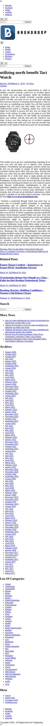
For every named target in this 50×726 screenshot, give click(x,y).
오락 (7, 684)
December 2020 (11, 469)
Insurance (9, 632)
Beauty (8, 591)
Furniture (9, 616)
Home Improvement (13, 628)
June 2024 (9, 373)
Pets (6, 649)
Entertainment (10, 605)
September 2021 (11, 449)
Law (7, 639)
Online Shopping (12, 646)
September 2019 (11, 504)
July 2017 (9, 564)
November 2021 (11, 444)
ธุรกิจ (7, 681)
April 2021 (9, 460)
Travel (7, 667)
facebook (9, 8)
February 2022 (11, 437)
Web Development (12, 674)
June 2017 (9, 566)
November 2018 (11, 527)
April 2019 (9, 516)
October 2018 (10, 529)
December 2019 (11, 497)
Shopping (9, 656)
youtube (8, 12)
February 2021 (11, 465)
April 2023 (9, 405)
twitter (7, 10)
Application (10, 586)
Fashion (8, 607)
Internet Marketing (12, 635)
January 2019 (10, 522)
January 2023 (10, 412)
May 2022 (9, 430)
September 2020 (11, 476)
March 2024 (10, 380)
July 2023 (9, 398)
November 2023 (11, 389)
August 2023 (10, 396)
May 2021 (9, 458)
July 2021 (9, 453)
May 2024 (9, 375)
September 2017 (11, 559)
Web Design (10, 672)
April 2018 (9, 543)
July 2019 (9, 509)
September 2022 (11, 421)
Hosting (8, 630)
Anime (8, 584)
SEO (7, 653)
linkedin (8, 5)
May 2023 (9, 403)
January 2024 (10, 384)
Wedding (8, 679)
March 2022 (10, 435)
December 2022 (11, 414)
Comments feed (11, 700)
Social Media (10, 658)
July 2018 (9, 536)
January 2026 (10, 352)
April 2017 (9, 571)
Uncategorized (11, 669)
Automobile (10, 589)
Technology (10, 54)
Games (8, 52)
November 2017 (11, 555)
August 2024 (10, 368)
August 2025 (10, 357)
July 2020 (9, 481)
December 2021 (11, 442)
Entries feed (10, 698)
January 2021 (10, 467)
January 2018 (10, 550)
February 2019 (11, 520)
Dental (8, 598)
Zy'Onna (30, 83)
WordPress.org (11, 702)
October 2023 (10, 391)
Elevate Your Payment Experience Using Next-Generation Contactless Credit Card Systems (24, 335)
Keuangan (9, 637)
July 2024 (9, 370)
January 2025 (10, 361)
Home (7, 47)
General (3, 86)
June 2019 (9, 511)
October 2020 (10, 474)
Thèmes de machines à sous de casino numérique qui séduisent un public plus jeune (26, 326)
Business (8, 56)
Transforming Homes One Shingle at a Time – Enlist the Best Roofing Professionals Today (24, 279)
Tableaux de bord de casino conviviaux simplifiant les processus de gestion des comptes (26, 331)
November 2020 (11, 472)
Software (8, 660)
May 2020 (9, 486)
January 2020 (10, 495)
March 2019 (10, 518)
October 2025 (10, 354)
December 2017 (11, 552)
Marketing (9, 642)
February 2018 (11, 548)
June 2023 (9, 400)
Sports (7, 662)
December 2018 (11, 525)
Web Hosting (10, 676)
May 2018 (9, 541)
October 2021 (10, 446)
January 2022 (10, 439)
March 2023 (10, 407)
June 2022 (9, 428)
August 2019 (10, 506)
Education (9, 603)
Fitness (8, 612)
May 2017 (9, 569)
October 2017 (10, 557)
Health (8, 49)
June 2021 (9, 456)
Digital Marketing (12, 600)
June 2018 (9, 539)
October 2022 (10, 419)
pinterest (8, 15)
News (7, 644)
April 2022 (9, 433)
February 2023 (11, 410)
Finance (8, 59)
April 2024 (9, 377)
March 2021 (10, 463)
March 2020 (10, 490)
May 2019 (9, 513)
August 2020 (10, 479)
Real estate (9, 651)
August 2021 (10, 451)
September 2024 (11, 366)
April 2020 (9, 488)
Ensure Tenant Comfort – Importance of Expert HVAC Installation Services (21, 266)
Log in (8, 695)
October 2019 (10, 502)
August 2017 (10, 562)
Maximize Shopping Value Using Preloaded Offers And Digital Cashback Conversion (25, 340)
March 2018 (10, 546)
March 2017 (10, 573)
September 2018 (11, 532)
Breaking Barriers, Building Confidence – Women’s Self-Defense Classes (22, 291)
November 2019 (11, 499)
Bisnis (7, 593)
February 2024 (11, 382)
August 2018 (10, 534)
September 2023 (11, 393)
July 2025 (9, 359)
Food (7, 614)
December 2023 (11, 386)
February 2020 (11, 493)
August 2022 (10, 423)
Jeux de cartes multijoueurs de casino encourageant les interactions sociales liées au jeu (27, 321)
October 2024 (10, 363)
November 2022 (11, 416)
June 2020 (9, 483)
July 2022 (9, 426)
